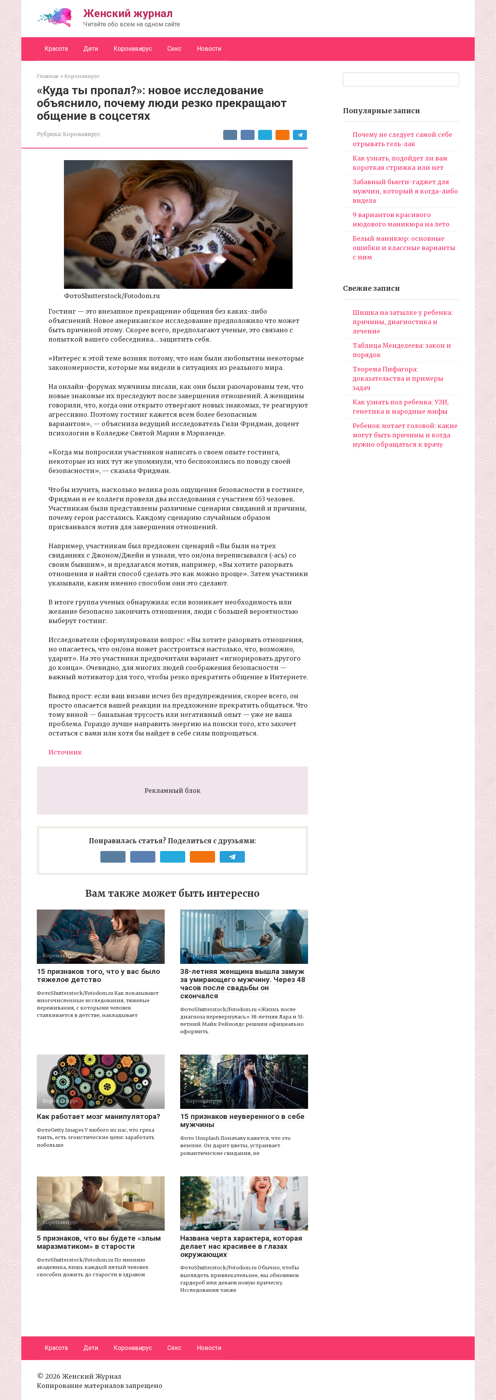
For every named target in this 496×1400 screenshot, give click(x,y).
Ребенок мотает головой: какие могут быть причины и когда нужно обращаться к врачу (405, 435)
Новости (209, 48)
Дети (90, 48)
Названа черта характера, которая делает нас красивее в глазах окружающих (241, 1246)
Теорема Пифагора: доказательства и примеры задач (398, 378)
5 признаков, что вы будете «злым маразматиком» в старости (99, 1242)
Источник (65, 752)
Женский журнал (128, 13)
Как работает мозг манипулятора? (98, 1116)
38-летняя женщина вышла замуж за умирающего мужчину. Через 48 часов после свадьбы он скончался (242, 983)
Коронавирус (133, 48)
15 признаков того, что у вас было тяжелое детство (98, 975)
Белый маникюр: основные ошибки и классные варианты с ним (404, 248)
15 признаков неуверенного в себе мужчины (242, 1120)
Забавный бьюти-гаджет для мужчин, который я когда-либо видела (405, 191)
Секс (174, 48)
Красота (56, 48)
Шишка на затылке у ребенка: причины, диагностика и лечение (403, 322)
